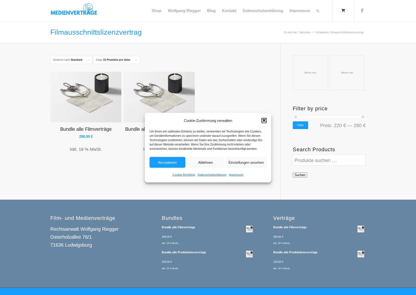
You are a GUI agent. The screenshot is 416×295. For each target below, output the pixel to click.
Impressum (236, 174)
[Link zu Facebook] (362, 10)
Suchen (300, 175)
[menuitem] (157, 11)
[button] (264, 120)
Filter (300, 125)
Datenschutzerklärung (212, 174)
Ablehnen (205, 162)
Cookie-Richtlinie (184, 174)
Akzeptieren (167, 162)
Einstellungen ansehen (246, 162)
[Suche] (318, 11)
